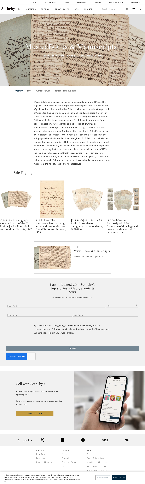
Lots (29, 91)
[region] (72, 478)
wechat (126, 440)
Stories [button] (98, 2)
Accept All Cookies (119, 478)
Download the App (44, 462)
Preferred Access (50, 2)
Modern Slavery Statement (98, 466)
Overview (19, 91)
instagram (83, 440)
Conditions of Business (65, 91)
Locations (40, 458)
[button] (71, 173)
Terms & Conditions (95, 458)
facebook (62, 440)
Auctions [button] (31, 9)
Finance (88, 9)
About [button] (67, 2)
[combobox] (115, 9)
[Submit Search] (127, 9)
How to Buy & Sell (116, 2)
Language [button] (134, 2)
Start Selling (35, 413)
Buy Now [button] (45, 9)
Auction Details (43, 91)
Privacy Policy (67, 458)
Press (64, 454)
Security (90, 454)
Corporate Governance (71, 462)
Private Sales (62, 9)
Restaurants (82, 2)
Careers (65, 466)
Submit (72, 348)
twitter (42, 440)
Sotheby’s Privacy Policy (80, 325)
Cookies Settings (102, 478)
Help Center (41, 454)
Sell (77, 9)
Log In (33, 2)
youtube (105, 440)
